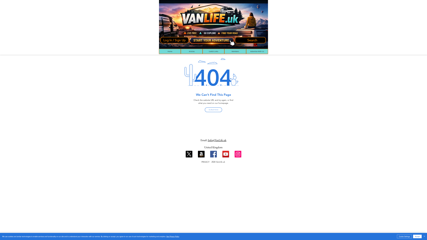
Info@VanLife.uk (217, 140)
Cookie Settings (404, 236)
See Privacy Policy (172, 236)
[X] (189, 154)
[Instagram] (238, 154)
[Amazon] (201, 154)
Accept (417, 236)
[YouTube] (225, 154)
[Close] (424, 236)
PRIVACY (205, 162)
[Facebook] (213, 154)
